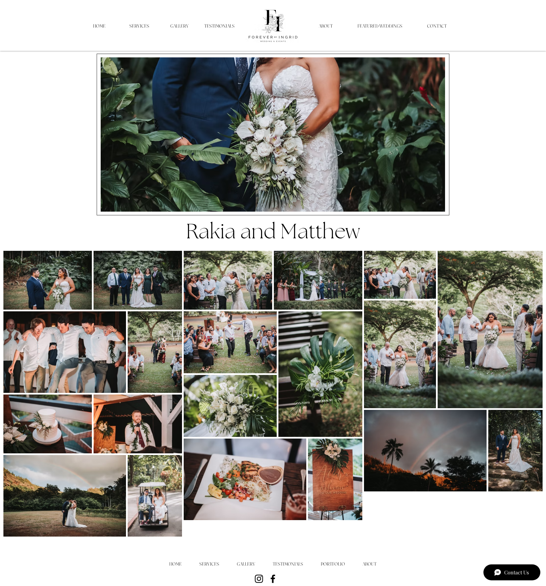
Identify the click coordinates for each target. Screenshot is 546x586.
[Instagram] (258, 578)
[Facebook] (272, 578)
